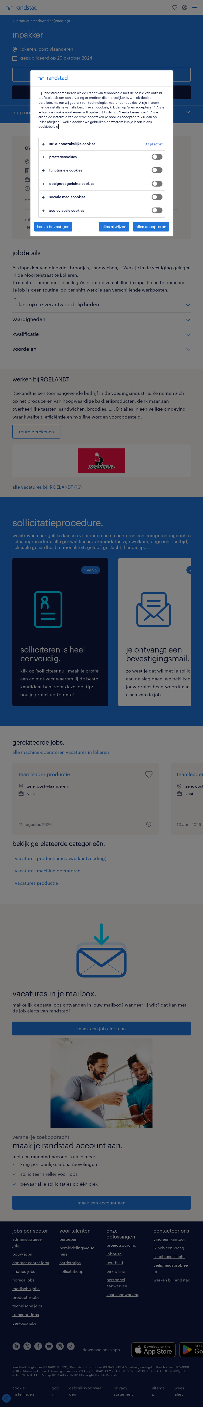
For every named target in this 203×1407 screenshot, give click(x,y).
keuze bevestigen (53, 226)
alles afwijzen (114, 226)
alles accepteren (151, 226)
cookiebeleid (48, 126)
